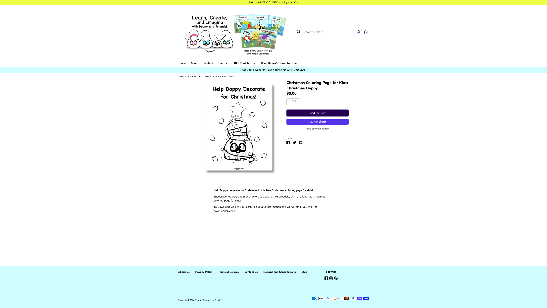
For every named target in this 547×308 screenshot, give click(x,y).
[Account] (359, 31)
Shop (221, 63)
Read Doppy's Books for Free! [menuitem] (279, 63)
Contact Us (251, 272)
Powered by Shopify (212, 300)
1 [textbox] (289, 102)
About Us (184, 272)
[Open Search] (298, 32)
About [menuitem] (194, 63)
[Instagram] (331, 277)
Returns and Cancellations (279, 272)
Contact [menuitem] (208, 63)
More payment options (317, 128)
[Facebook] (326, 277)
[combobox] (293, 101)
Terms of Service (228, 272)
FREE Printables (243, 63)
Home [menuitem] (182, 63)
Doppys (198, 300)
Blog (304, 272)
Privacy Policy (204, 272)
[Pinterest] (336, 277)
